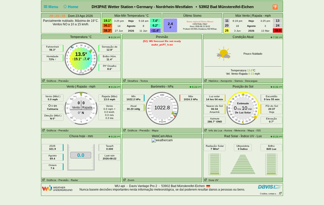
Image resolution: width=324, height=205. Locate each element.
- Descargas (250, 80)
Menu (53, 7)
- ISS (258, 130)
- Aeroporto (225, 80)
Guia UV (212, 180)
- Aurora (227, 130)
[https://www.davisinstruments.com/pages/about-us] (270, 187)
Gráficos (50, 80)
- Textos (143, 80)
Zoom (130, 180)
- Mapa (154, 130)
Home (73, 7)
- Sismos (238, 80)
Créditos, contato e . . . (269, 194)
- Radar (73, 180)
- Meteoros (239, 130)
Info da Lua (214, 130)
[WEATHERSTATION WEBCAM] (162, 140)
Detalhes (132, 80)
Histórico (212, 80)
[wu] (57, 187)
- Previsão (63, 80)
